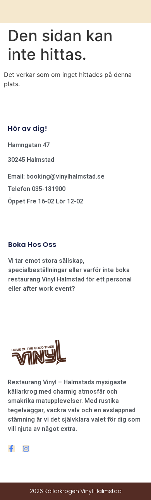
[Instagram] (25, 448)
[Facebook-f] (11, 448)
